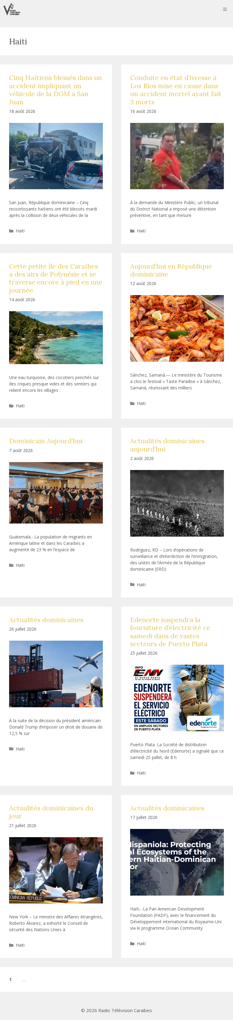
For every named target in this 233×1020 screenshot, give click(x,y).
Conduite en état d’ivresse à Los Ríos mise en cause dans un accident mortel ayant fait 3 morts (175, 89)
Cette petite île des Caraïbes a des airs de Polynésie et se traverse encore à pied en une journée (55, 278)
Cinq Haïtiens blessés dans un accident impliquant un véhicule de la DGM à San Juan (55, 89)
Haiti (20, 231)
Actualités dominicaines (46, 619)
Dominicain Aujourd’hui (46, 441)
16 (33, 979)
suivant (49, 979)
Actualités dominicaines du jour (51, 812)
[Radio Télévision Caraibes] (12, 9)
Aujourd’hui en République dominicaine (171, 270)
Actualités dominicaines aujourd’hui (167, 445)
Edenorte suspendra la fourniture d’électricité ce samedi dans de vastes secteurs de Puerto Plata (170, 631)
